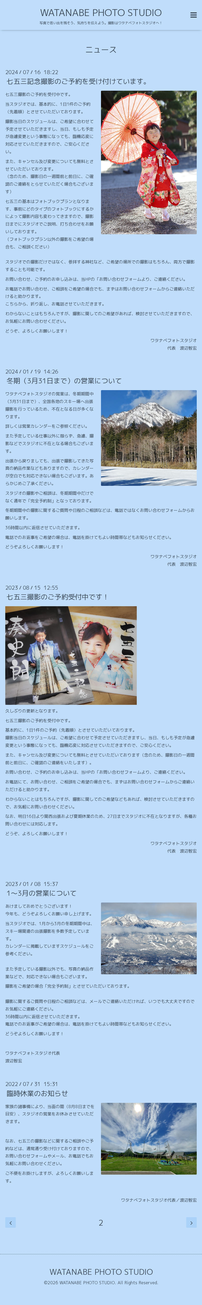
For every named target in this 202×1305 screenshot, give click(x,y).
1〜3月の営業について (42, 893)
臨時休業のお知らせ (37, 1093)
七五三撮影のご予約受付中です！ (58, 596)
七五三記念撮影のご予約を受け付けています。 (78, 81)
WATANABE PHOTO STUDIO (101, 12)
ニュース (101, 49)
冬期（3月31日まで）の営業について (64, 380)
